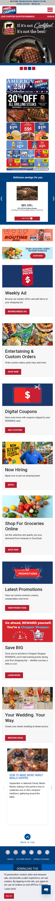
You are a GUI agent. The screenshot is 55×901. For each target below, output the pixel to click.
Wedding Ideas (15, 738)
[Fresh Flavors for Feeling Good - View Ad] (27, 235)
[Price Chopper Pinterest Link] (23, 852)
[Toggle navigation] (50, 10)
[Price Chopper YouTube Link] (31, 852)
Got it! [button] (9, 896)
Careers (10, 859)
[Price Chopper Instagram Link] (39, 852)
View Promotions (17, 608)
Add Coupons (15, 430)
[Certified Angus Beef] (27, 41)
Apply (11, 485)
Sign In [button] (50, 16)
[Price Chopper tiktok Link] (47, 852)
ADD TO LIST (26, 218)
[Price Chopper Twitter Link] (15, 852)
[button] (18, 16)
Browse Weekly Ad (17, 311)
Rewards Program (41, 859)
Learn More (14, 675)
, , (32, 1)
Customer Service (23, 859)
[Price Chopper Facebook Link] (8, 852)
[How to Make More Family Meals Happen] (27, 759)
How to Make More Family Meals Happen (26, 776)
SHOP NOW (37, 256)
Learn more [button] (10, 888)
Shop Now (13, 372)
